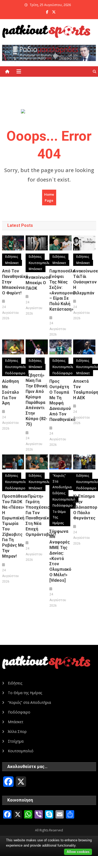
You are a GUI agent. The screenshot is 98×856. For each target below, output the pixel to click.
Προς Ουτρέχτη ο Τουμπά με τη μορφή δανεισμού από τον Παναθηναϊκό (60, 400)
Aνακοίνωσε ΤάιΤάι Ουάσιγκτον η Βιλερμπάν (84, 281)
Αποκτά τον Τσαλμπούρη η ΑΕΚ (84, 389)
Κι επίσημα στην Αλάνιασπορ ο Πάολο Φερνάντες (84, 507)
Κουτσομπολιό (40, 263)
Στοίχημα (16, 741)
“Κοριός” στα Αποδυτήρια (29, 702)
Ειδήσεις (11, 256)
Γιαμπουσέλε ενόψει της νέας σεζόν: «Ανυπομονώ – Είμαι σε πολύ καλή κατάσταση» (60, 290)
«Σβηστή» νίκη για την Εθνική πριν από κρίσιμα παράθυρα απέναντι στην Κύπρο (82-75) (36, 400)
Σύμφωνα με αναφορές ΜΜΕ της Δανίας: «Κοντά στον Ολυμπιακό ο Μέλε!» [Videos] (60, 556)
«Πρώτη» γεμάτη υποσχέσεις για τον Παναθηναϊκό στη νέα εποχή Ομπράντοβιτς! (37, 515)
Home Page (49, 197)
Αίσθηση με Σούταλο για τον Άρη (10, 392)
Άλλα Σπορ (17, 731)
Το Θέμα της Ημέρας (59, 517)
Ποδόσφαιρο (15, 373)
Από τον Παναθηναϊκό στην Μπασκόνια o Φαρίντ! (13, 281)
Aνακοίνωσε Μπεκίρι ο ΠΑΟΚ (37, 283)
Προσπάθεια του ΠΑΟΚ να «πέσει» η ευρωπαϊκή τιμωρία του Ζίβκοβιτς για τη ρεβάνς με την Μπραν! (13, 526)
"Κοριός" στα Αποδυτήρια (62, 481)
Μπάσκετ (12, 263)
